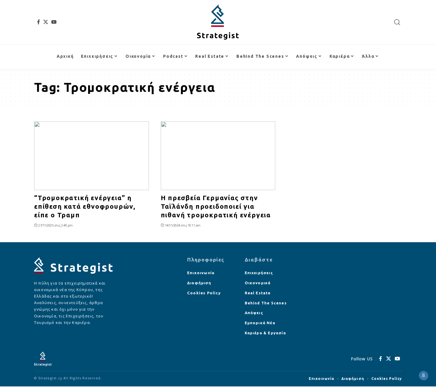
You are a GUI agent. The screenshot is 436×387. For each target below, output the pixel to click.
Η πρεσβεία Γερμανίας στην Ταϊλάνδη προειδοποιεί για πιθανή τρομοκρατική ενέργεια (216, 206)
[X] (46, 22)
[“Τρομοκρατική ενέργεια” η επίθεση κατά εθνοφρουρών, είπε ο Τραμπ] (91, 155)
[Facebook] (39, 22)
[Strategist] (218, 22)
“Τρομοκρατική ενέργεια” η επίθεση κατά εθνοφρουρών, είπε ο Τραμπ (85, 206)
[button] (397, 22)
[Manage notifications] (423, 375)
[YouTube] (54, 22)
